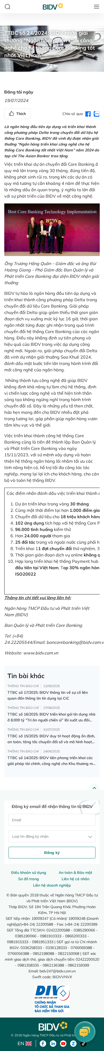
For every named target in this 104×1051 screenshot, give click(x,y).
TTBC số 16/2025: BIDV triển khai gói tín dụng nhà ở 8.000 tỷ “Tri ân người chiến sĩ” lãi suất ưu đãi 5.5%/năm (51, 717)
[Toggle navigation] (96, 6)
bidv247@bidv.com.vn (57, 971)
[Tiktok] (83, 1043)
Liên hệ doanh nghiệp (52, 885)
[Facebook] (43, 1043)
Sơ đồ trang (28, 878)
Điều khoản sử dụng (28, 872)
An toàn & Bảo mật (75, 872)
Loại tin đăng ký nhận (30, 836)
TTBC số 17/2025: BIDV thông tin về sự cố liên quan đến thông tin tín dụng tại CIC (47, 695)
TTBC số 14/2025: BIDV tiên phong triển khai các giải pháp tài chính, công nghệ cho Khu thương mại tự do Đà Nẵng (51, 761)
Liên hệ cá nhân (75, 878)
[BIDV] (52, 1026)
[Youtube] (63, 1043)
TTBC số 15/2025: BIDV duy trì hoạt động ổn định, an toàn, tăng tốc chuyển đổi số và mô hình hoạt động (51, 739)
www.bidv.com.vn (40, 653)
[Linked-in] (53, 1043)
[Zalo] (73, 1043)
